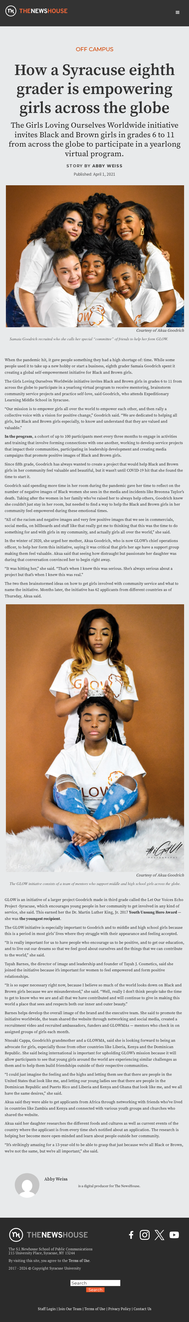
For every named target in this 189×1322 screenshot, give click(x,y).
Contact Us (142, 1308)
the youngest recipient (39, 918)
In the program (18, 436)
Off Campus (94, 49)
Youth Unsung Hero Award (153, 912)
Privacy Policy (119, 1308)
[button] (177, 12)
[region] (64, 1287)
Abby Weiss (107, 166)
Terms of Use (79, 1260)
